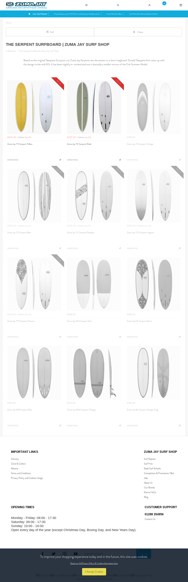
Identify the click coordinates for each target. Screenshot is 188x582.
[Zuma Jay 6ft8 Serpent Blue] (34, 372)
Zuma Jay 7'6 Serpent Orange (140, 144)
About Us (148, 483)
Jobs (146, 478)
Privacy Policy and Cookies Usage (27, 478)
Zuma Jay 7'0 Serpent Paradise (80, 232)
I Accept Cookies (94, 572)
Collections (11, 51)
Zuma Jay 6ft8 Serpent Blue (19, 409)
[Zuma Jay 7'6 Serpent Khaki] (94, 107)
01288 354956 (154, 514)
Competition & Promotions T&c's (159, 473)
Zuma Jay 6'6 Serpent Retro (139, 321)
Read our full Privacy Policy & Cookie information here (94, 563)
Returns (14, 468)
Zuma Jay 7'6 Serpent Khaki (79, 144)
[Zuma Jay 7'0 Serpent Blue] (34, 195)
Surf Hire (148, 463)
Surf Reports (150, 459)
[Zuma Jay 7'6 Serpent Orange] (154, 107)
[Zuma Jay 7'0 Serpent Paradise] (94, 195)
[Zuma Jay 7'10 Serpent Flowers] (34, 284)
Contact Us (150, 519)
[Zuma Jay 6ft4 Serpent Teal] (94, 284)
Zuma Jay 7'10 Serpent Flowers (21, 321)
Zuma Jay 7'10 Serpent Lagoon (140, 232)
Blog (146, 497)
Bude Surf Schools (152, 468)
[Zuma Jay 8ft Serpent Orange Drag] (154, 372)
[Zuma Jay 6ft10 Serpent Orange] (94, 372)
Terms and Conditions (21, 473)
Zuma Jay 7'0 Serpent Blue (19, 232)
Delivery (15, 459)
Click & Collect (18, 463)
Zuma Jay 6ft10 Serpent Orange (81, 409)
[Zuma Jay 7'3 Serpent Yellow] (34, 107)
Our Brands (149, 487)
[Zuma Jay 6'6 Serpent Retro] (154, 284)
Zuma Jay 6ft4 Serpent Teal (79, 321)
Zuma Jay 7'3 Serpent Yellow (19, 144)
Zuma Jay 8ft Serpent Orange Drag (142, 409)
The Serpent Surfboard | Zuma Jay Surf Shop (39, 51)
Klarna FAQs (150, 492)
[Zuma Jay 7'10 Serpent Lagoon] (154, 195)
